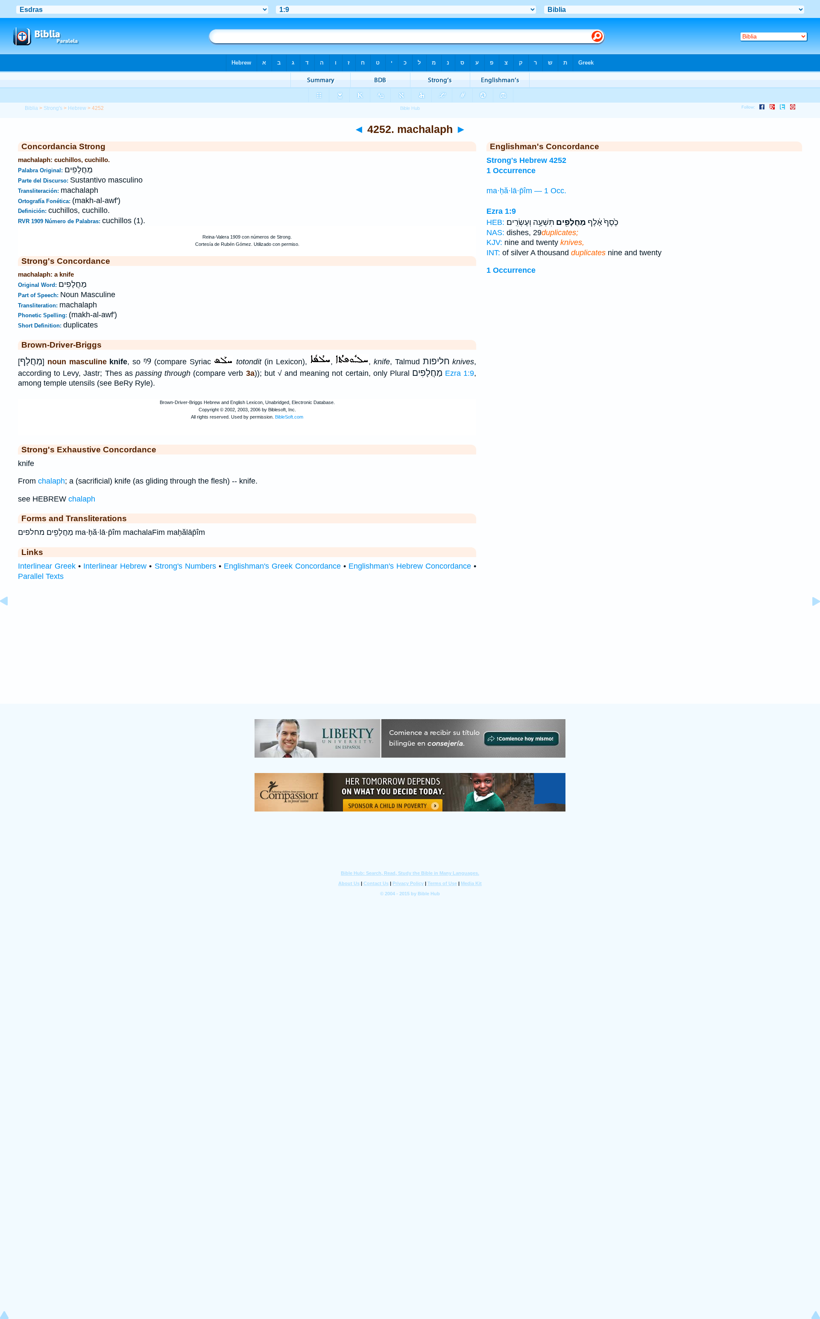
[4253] (809, 620)
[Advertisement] (410, 650)
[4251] (10, 620)
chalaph (51, 481)
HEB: (495, 222)
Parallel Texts (41, 576)
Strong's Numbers (185, 566)
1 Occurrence (511, 270)
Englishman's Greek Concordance (282, 566)
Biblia (31, 108)
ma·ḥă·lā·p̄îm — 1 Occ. (526, 190)
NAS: (495, 232)
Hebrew (77, 108)
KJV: (494, 242)
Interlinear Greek (47, 566)
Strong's (53, 108)
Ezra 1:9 (459, 373)
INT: (493, 252)
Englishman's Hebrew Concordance (409, 566)
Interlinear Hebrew (114, 566)
